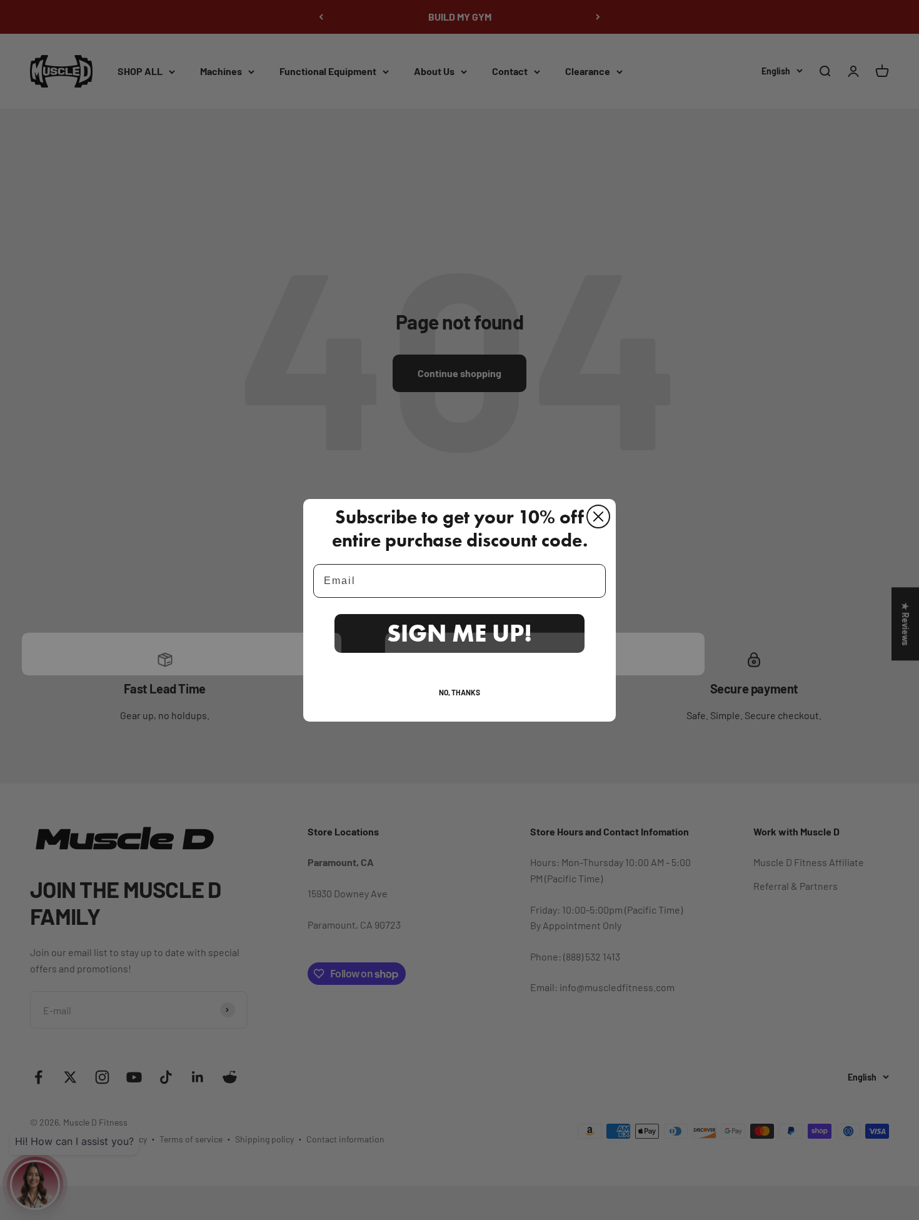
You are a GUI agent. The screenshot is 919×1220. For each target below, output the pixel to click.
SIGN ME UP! (459, 633)
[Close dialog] (598, 516)
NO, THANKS (459, 692)
